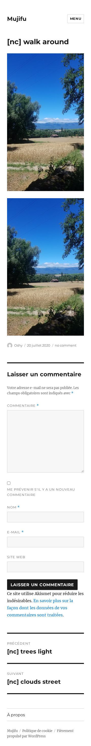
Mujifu (17, 18)
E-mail (15, 532)
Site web (16, 557)
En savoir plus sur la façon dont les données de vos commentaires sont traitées (40, 607)
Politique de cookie (37, 731)
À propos (16, 714)
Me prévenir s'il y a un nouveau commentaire (41, 492)
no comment (65, 345)
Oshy (18, 345)
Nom (13, 507)
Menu (75, 19)
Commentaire (23, 405)
